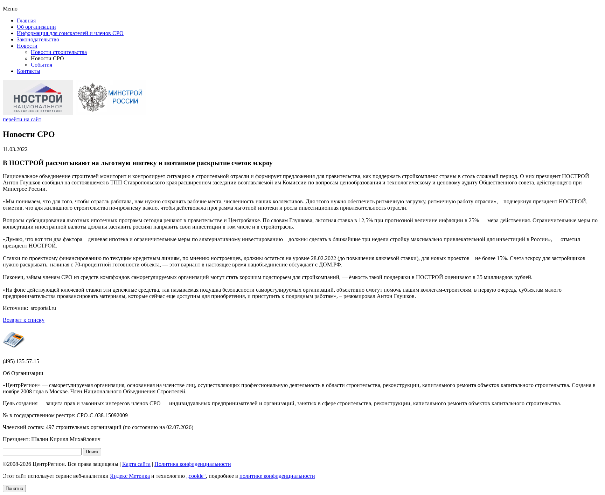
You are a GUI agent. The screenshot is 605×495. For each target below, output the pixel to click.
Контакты (28, 71)
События (41, 65)
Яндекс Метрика (130, 476)
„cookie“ (196, 476)
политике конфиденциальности (277, 476)
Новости (27, 46)
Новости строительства (59, 52)
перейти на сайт (22, 119)
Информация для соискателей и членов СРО (70, 33)
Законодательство (38, 39)
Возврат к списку (23, 320)
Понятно (14, 488)
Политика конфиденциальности (192, 464)
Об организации (36, 27)
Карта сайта (136, 464)
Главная (26, 20)
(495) (21, 361)
